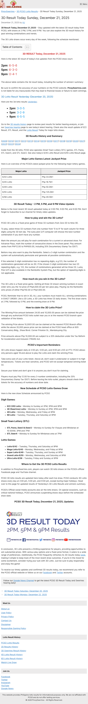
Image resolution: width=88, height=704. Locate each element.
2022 (4, 144)
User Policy (6, 613)
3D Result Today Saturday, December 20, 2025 (26, 591)
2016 (49, 141)
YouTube (5, 685)
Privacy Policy (7, 616)
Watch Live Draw (9, 662)
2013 (30, 141)
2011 (17, 141)
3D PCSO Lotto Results (27, 11)
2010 (11, 141)
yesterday (32, 102)
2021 (82, 141)
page (83, 555)
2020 (75, 141)
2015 (43, 141)
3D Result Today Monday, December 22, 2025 (25, 594)
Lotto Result (32, 130)
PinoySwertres (8, 11)
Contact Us (6, 620)
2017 (56, 141)
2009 (4, 141)
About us (5, 609)
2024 (17, 144)
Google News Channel (23, 580)
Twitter (60, 572)
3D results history (18, 124)
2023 (10, 144)
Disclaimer (6, 624)
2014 (36, 141)
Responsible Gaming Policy (13, 628)
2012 (23, 141)
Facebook (47, 572)
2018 (62, 141)
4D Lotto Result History (12, 654)
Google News (7, 688)
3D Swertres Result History (13, 651)
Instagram (5, 682)
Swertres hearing (13, 127)
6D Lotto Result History (12, 658)
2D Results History (9, 647)
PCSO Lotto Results (10, 643)
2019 (69, 141)
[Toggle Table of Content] (26, 47)
